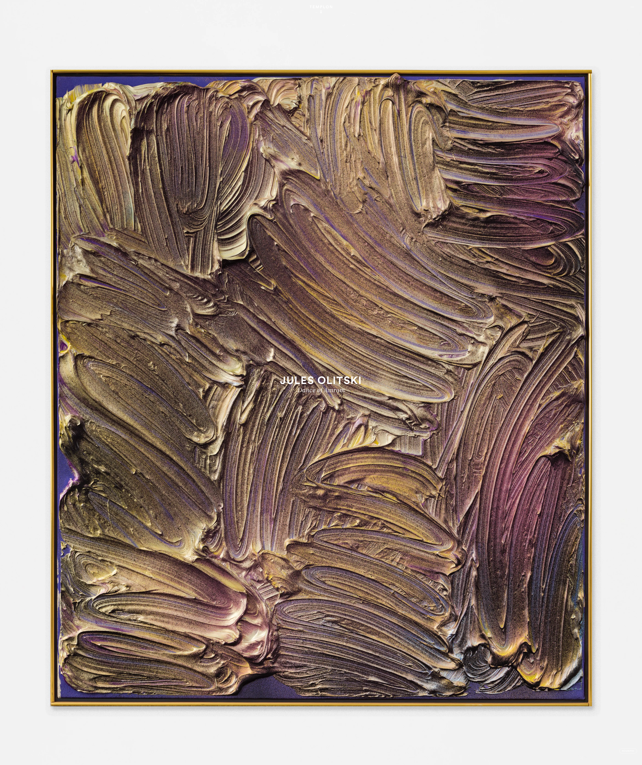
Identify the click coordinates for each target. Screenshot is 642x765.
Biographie (628, 751)
